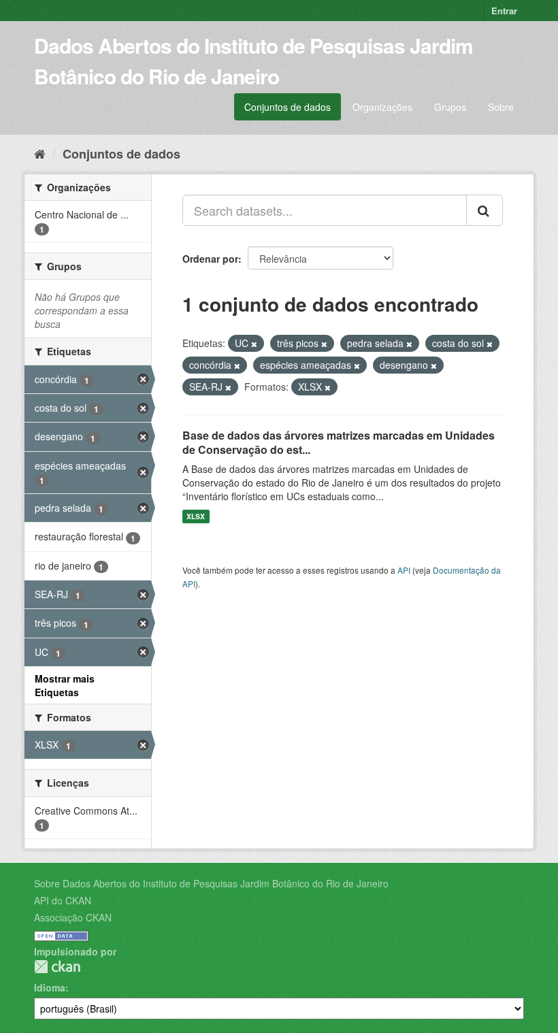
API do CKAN (62, 900)
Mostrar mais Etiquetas (65, 685)
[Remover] (254, 343)
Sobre (501, 107)
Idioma (49, 987)
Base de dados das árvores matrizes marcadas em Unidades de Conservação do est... (338, 442)
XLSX (195, 516)
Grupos (450, 107)
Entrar (504, 10)
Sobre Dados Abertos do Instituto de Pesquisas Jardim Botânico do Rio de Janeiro (211, 883)
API (403, 570)
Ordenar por (210, 258)
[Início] (40, 153)
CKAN (57, 967)
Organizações (382, 107)
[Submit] (484, 210)
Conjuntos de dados (287, 107)
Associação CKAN (73, 917)
